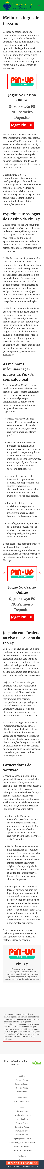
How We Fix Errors (22, 1131)
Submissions (22, 1135)
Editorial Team (22, 1111)
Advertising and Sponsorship (22, 1143)
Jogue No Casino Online (22, 1163)
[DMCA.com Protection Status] (36, 1063)
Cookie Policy (22, 1088)
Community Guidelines (22, 1150)
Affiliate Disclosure (22, 1102)
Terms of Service (22, 1084)
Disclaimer (22, 1092)
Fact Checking (22, 1119)
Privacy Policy (22, 1080)
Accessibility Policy (22, 1146)
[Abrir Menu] (39, 5)
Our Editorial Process (22, 1115)
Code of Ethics (22, 1123)
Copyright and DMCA (22, 1139)
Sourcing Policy (22, 1127)
